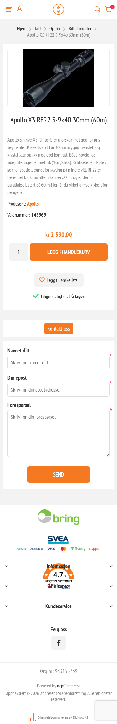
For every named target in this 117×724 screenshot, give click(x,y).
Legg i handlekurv (68, 252)
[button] (58, 577)
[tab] (58, 328)
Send (58, 474)
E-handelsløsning (49, 717)
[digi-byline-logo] (33, 717)
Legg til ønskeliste (62, 280)
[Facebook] (58, 643)
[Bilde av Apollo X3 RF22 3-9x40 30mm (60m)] (58, 78)
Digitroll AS (80, 717)
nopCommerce (68, 686)
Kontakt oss (58, 328)
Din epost (17, 377)
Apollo (33, 204)
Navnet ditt (18, 350)
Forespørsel (19, 404)
